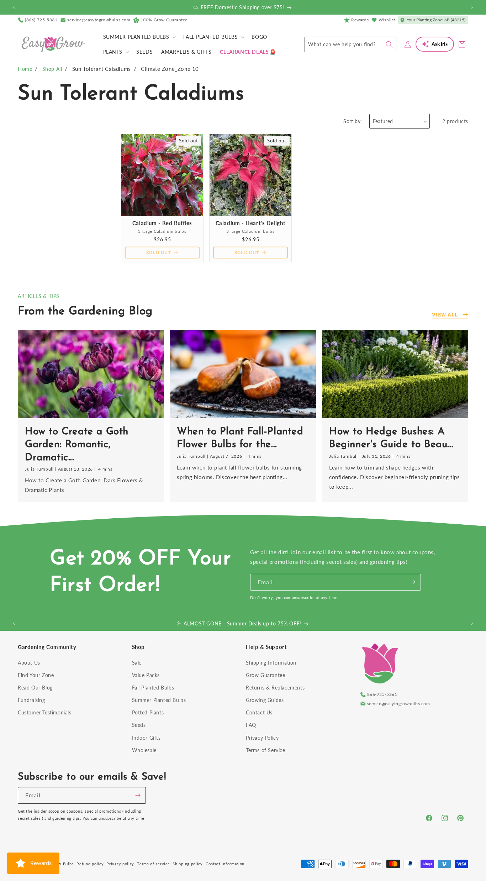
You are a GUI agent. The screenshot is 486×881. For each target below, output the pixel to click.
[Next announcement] (472, 7)
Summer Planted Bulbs (159, 700)
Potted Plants (148, 712)
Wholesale (144, 750)
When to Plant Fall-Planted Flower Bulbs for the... (240, 437)
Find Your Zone (36, 675)
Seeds (139, 725)
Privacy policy (120, 863)
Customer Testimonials (45, 712)
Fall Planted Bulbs (153, 688)
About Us (29, 663)
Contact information (225, 863)
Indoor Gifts (146, 738)
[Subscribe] (413, 582)
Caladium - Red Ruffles (162, 223)
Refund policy (90, 863)
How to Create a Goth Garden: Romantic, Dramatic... (76, 444)
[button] (139, 37)
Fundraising (31, 700)
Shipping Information (271, 663)
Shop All (52, 69)
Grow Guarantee (265, 675)
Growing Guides (265, 700)
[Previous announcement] (14, 7)
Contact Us (259, 712)
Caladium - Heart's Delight (251, 223)
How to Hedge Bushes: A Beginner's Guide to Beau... (391, 437)
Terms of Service (265, 750)
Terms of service (153, 863)
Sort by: (352, 121)
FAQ (251, 725)
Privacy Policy (262, 738)
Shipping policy (188, 863)
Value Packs (146, 675)
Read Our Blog (35, 688)
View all (445, 314)
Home (25, 69)
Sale (137, 663)
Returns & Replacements (275, 688)
